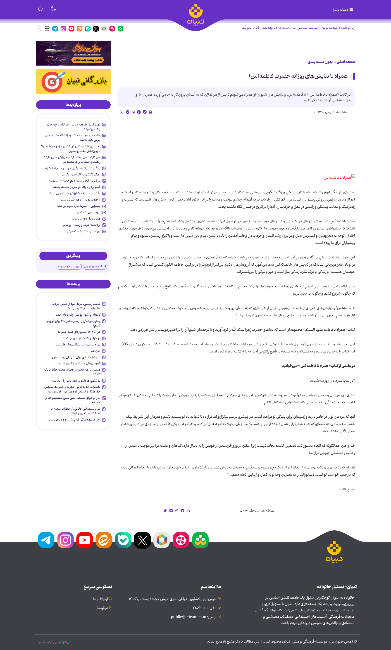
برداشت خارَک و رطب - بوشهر (81, 224)
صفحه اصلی (346, 62)
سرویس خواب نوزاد (68, 266)
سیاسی (302, 28)
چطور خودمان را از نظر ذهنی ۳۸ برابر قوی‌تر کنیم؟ (73, 323)
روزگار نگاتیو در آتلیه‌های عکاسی (80, 174)
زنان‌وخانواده (346, 28)
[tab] (73, 104)
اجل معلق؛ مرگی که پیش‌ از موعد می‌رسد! (74, 419)
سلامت (313, 28)
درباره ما (102, 608)
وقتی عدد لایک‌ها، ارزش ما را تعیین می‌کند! (73, 193)
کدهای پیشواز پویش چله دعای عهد (78, 314)
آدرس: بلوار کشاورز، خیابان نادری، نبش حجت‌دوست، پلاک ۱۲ (173, 599)
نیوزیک (246, 28)
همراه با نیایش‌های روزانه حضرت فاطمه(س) (298, 76)
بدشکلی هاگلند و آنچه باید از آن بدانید (76, 380)
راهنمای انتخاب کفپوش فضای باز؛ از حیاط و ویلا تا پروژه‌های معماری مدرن (70, 148)
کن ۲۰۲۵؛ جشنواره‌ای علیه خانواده (79, 331)
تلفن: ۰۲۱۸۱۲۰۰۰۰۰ (204, 608)
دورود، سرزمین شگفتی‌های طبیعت (78, 344)
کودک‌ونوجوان (328, 28)
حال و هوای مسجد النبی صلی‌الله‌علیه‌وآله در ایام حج (72, 400)
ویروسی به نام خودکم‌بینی (83, 231)
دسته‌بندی (340, 10)
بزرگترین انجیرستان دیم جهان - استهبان (74, 180)
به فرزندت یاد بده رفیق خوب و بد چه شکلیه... (71, 168)
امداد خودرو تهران (95, 266)
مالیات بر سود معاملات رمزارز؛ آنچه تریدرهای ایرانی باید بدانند (72, 137)
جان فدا (95, 350)
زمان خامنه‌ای (287, 28)
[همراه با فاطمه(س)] (339, 178)
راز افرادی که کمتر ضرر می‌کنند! (81, 338)
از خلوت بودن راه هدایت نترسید (80, 199)
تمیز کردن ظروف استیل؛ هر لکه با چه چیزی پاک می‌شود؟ (72, 127)
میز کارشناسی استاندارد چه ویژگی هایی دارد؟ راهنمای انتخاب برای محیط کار (72, 159)
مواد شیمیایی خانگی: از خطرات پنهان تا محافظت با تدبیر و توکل (75, 411)
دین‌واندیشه (269, 28)
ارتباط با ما (100, 599)
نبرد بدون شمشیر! (88, 212)
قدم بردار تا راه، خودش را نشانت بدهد (76, 186)
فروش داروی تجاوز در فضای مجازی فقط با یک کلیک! (72, 372)
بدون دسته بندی (320, 62)
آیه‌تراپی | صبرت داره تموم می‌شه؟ (78, 205)
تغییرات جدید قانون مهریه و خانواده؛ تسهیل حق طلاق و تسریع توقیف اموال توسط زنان (72, 389)
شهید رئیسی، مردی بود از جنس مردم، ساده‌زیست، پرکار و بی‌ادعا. (76, 306)
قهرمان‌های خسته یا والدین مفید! (79, 363)
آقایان (256, 28)
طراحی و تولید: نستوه (50, 642)
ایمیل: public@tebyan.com (194, 617)
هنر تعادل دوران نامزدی (85, 218)
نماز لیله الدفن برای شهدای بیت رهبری (75, 357)
